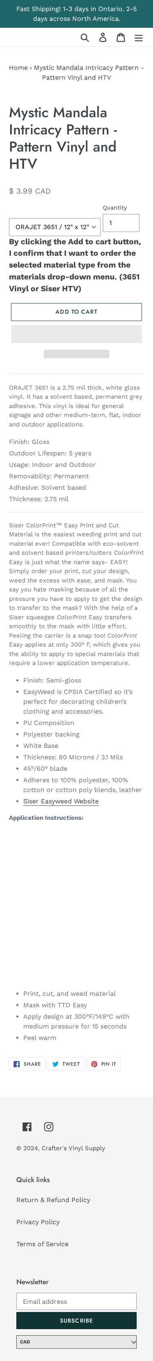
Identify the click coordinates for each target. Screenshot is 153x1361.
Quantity (115, 207)
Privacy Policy (38, 1222)
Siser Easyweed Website (61, 801)
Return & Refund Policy (53, 1200)
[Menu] (139, 37)
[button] (76, 334)
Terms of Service (42, 1244)
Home (18, 67)
